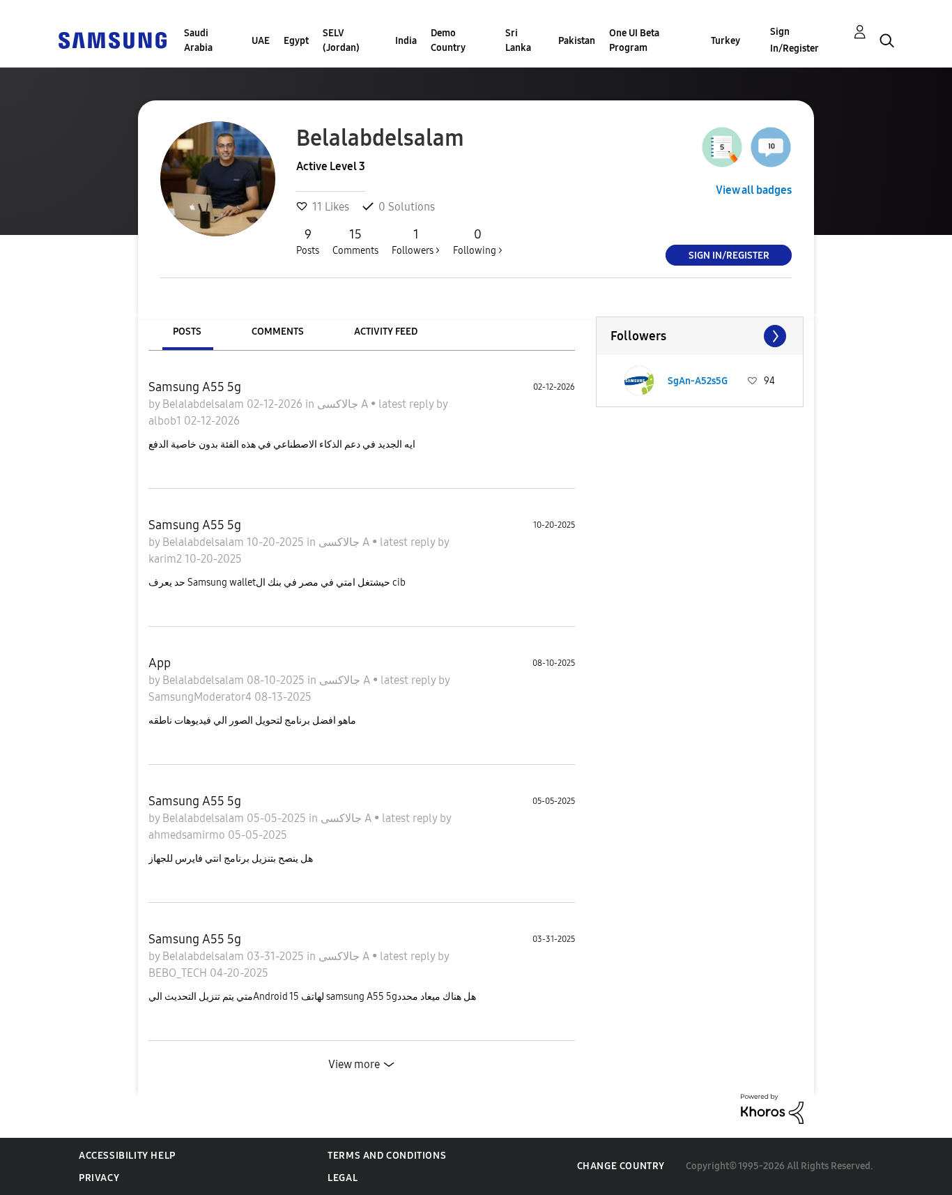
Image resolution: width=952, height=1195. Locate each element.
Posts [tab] (187, 331)
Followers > (416, 242)
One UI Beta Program (634, 40)
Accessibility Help (127, 1156)
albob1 (166, 420)
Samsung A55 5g (194, 387)
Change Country (621, 1166)
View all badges (754, 190)
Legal (343, 1178)
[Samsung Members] (112, 39)
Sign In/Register (794, 40)
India (406, 41)
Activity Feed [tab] (385, 331)
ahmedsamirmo (188, 835)
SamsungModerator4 (201, 696)
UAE (261, 41)
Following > (477, 242)
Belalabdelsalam (204, 404)
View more (354, 1064)
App (159, 663)
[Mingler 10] (771, 147)
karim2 (166, 558)
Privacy (99, 1178)
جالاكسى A (344, 404)
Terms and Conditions (387, 1156)
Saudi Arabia (198, 40)
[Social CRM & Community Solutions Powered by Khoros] (772, 1108)
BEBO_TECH (179, 973)
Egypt (296, 41)
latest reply (407, 404)
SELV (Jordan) (341, 40)
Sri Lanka (518, 40)
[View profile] (639, 380)
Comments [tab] (278, 331)
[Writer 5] (722, 147)
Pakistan (576, 41)
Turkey (725, 41)
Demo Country (448, 40)
